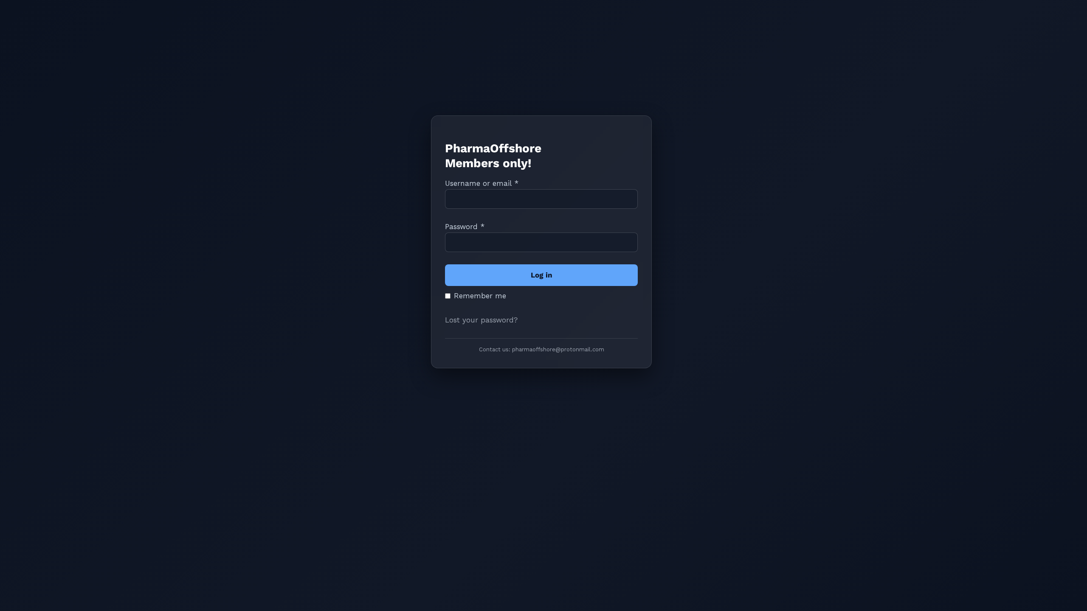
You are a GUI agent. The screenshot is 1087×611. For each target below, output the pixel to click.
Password (464, 226)
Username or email (481, 183)
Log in (541, 275)
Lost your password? (481, 320)
